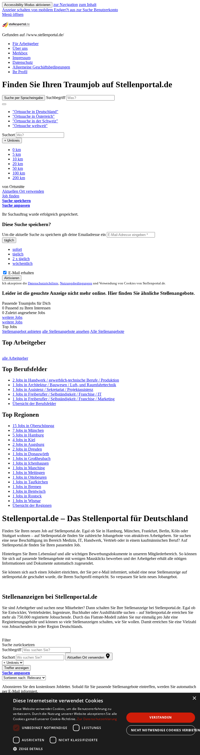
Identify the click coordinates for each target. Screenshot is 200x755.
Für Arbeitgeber (25, 43)
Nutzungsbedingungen (76, 283)
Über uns (20, 48)
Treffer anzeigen (16, 668)
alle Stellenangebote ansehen (65, 331)
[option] (105, 111)
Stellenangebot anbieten (21, 331)
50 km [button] (17, 168)
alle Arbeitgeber (15, 358)
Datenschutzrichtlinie (43, 283)
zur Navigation (65, 4)
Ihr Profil (19, 72)
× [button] (194, 698)
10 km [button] (17, 159)
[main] (100, 387)
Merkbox (20, 53)
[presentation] (39, 10)
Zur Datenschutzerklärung (97, 719)
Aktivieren (11, 278)
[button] (35, 111)
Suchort (8, 135)
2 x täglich (21, 259)
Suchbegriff (55, 97)
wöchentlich (22, 263)
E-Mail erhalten (20, 273)
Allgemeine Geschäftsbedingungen (41, 67)
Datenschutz (22, 62)
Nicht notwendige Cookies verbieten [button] (163, 730)
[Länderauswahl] (4, 104)
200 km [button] (18, 178)
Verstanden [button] (160, 717)
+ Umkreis (12, 140)
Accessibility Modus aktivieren (27, 5)
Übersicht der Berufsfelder (34, 403)
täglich (9, 240)
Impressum (21, 57)
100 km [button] (18, 173)
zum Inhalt (87, 4)
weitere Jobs (12, 317)
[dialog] (100, 724)
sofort (17, 249)
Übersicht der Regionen (32, 505)
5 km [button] (16, 154)
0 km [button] (16, 149)
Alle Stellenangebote (107, 331)
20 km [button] (17, 163)
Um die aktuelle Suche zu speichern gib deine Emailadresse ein (54, 234)
